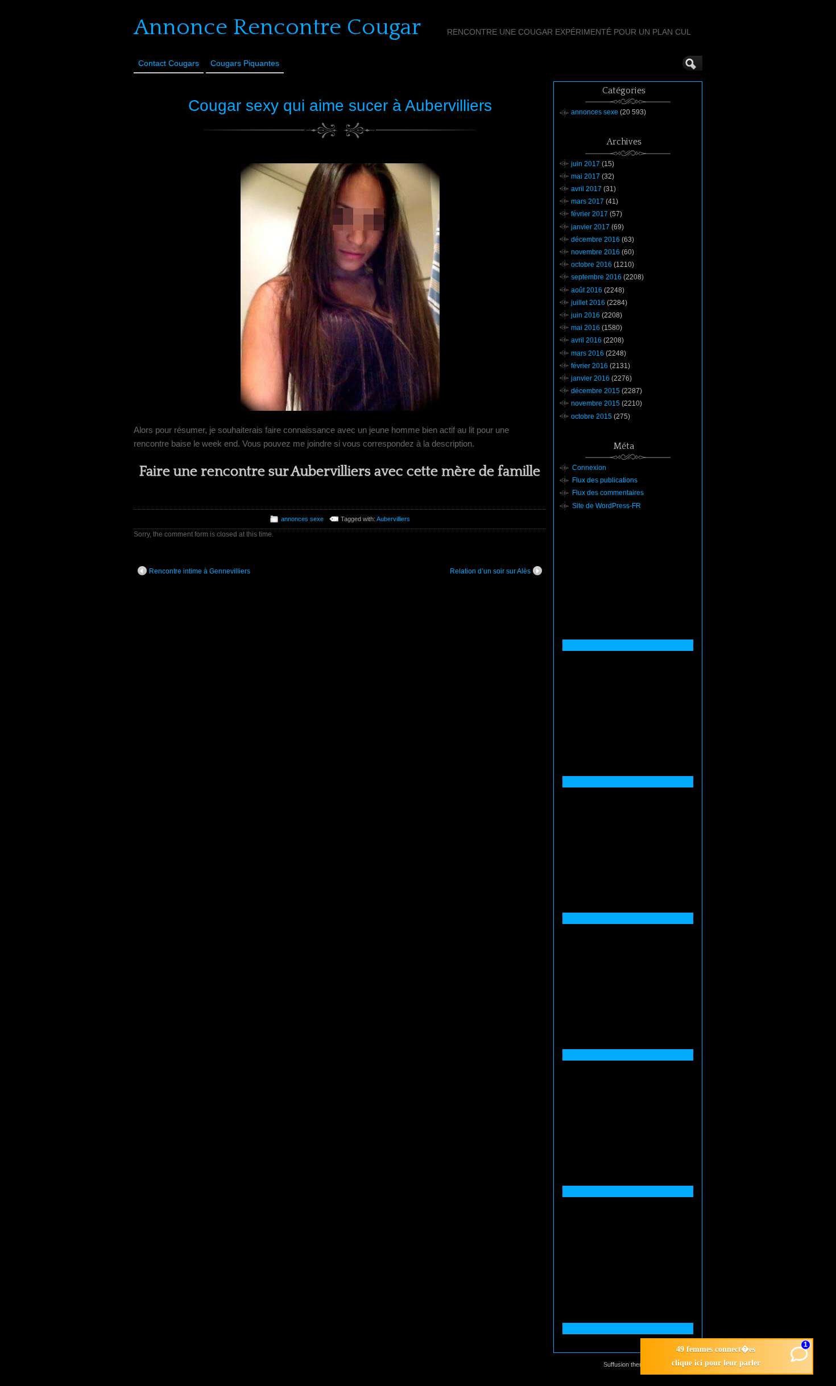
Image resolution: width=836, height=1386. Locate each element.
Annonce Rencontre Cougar (277, 27)
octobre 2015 (591, 416)
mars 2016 (587, 353)
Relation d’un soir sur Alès (490, 571)
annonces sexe (302, 518)
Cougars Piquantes (244, 63)
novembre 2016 (595, 252)
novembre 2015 (595, 403)
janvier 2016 (590, 378)
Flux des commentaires (608, 493)
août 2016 (586, 290)
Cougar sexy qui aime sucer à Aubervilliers (340, 105)
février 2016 (589, 366)
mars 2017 (587, 201)
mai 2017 (585, 176)
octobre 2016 (591, 265)
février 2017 (589, 214)
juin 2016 (585, 315)
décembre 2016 (595, 240)
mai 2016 (585, 328)
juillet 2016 (588, 303)
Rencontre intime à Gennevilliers (199, 571)
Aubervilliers (393, 518)
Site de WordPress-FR (606, 506)
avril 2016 (586, 340)
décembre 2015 (595, 391)
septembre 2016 (596, 277)
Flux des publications (605, 480)
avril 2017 (586, 189)
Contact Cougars (168, 63)
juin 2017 (585, 164)
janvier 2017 (590, 227)
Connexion (589, 468)
